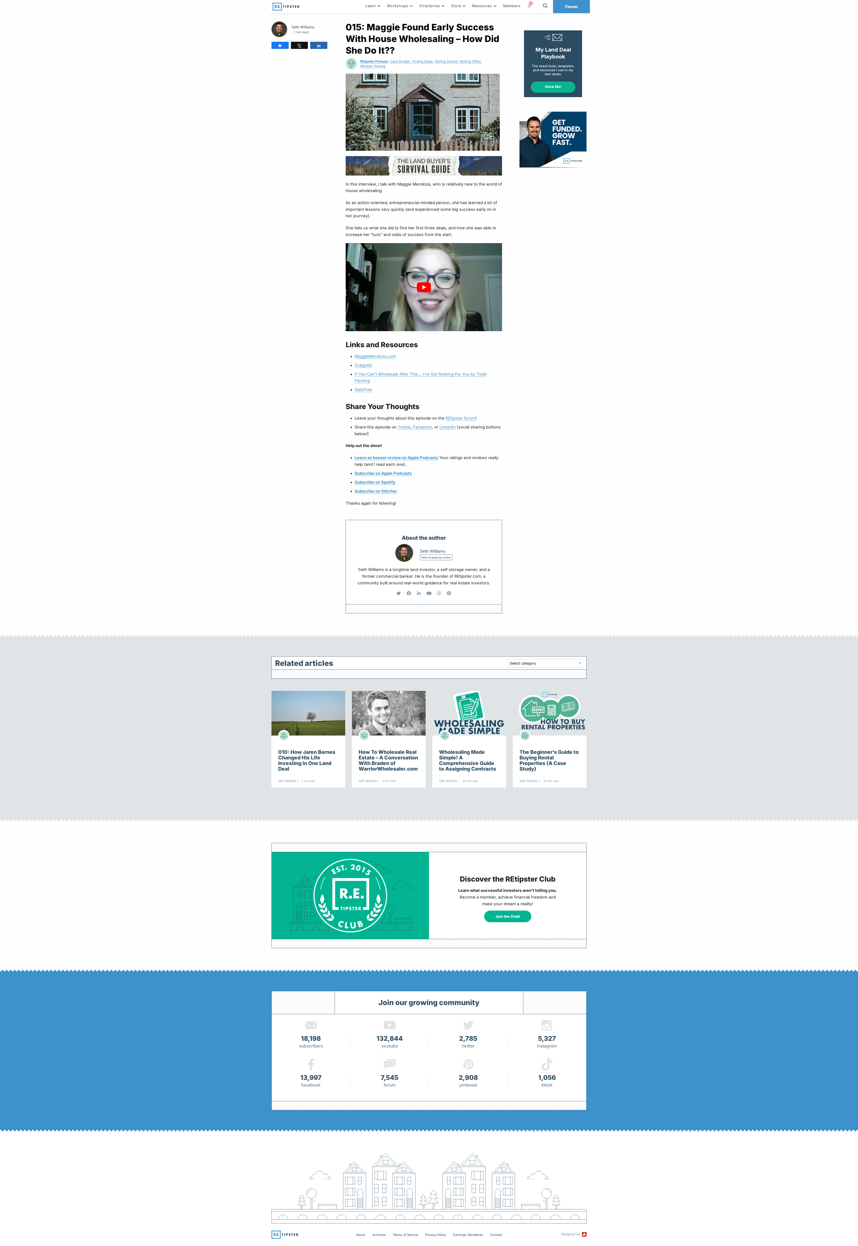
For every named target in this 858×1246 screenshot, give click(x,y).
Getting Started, (446, 61)
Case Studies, (400, 61)
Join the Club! (507, 916)
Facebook (422, 427)
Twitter (404, 427)
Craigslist (363, 365)
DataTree (363, 389)
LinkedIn (448, 427)
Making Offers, (471, 61)
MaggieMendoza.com (375, 356)
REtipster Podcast (374, 61)
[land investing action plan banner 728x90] (425, 165)
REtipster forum (460, 418)
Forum (571, 6)
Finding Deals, (422, 61)
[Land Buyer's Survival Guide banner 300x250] (562, 139)
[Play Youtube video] (424, 287)
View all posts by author (436, 557)
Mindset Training (372, 66)
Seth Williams (303, 27)
